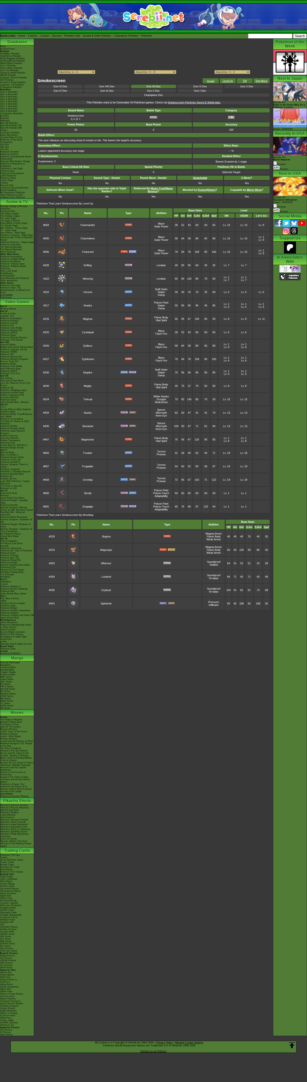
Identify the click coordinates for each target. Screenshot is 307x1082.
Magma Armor (214, 533)
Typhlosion (88, 359)
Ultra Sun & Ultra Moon (12, 380)
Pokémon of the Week (11, 140)
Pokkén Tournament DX (12, 395)
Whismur (106, 563)
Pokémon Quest (8, 400)
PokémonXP (6, 159)
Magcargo (106, 549)
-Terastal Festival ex (10, 1001)
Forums (32, 35)
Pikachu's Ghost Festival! (13, 822)
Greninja (88, 479)
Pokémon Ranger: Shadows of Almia (15, 525)
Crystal (3, 584)
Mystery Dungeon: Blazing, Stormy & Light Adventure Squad (16, 508)
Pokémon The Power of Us (13, 786)
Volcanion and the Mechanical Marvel (15, 780)
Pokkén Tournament (10, 440)
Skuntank (87, 426)
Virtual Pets (6, 639)
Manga (17, 658)
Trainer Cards (7, 862)
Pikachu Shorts (17, 801)
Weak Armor (214, 539)
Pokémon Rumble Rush (12, 392)
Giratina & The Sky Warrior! (14, 751)
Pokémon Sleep (8, 335)
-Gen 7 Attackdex (9, 106)
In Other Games (8, 627)
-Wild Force (6, 1018)
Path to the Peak (8, 271)
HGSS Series (6, 696)
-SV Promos (6, 958)
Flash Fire (161, 333)
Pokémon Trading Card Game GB (17, 615)
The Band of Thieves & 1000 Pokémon (14, 422)
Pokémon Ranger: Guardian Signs (14, 501)
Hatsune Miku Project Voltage (15, 161)
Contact (44, 35)
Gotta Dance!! (7, 817)
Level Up (228, 80)
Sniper (161, 292)
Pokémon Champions (11, 318)
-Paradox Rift (6, 922)
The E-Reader (7, 574)
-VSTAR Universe (9, 1022)
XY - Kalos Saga (8, 230)
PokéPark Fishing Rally (12, 572)
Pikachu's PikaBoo (9, 812)
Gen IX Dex (60, 86)
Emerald (4, 546)
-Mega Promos (7, 955)
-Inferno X (5, 982)
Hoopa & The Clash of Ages (14, 777)
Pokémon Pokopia (9, 321)
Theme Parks (7, 180)
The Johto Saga (8, 218)
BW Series (5, 698)
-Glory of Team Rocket (11, 994)
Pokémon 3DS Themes (12, 634)
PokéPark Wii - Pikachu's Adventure (12, 513)
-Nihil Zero (5, 977)
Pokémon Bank (7, 412)
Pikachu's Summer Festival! (14, 819)
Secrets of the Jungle (11, 791)
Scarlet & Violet (8, 313)
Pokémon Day (7, 171)
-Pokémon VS (7, 1025)
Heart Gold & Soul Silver (12, 498)
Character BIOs (8, 667)
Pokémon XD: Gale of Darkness (16, 550)
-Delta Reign (6, 876)
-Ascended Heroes (9, 888)
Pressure (213, 602)
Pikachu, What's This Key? (13, 841)
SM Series (5, 708)
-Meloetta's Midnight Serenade (15, 765)
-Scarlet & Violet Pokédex (13, 82)
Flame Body (161, 317)
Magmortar (87, 439)
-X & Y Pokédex (8, 65)
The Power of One (9, 724)
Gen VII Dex (153, 86)
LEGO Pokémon (8, 176)
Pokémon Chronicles (10, 244)
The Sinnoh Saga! (9, 225)
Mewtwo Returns (8, 729)
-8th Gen (4, 147)
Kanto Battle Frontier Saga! (13, 223)
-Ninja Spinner (7, 975)
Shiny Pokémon (8, 252)
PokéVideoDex (7, 276)
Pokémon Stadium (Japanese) (15, 610)
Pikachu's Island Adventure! (14, 824)
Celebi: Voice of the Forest (13, 731)
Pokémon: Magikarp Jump (13, 390)
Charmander (87, 225)
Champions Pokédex (126, 35)
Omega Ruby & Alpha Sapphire (15, 409)
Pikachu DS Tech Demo (12, 570)
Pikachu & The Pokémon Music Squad (16, 844)
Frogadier (87, 466)
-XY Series (5, 939)
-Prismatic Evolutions (10, 905)
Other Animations (9, 280)
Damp (161, 294)
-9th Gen (4, 144)
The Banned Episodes (11, 249)
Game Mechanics (9, 135)
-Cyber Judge (7, 1020)
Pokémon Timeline (9, 152)
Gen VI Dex (200, 86)
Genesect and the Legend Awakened (13, 768)
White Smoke (161, 396)
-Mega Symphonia (9, 987)
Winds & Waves (8, 309)
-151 (2, 924)
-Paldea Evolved (8, 929)
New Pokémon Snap (10, 368)
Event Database (8, 190)
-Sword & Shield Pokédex (12, 73)
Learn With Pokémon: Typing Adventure (14, 482)
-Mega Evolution (8, 893)
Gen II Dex (153, 90)
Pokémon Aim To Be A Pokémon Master (16, 238)
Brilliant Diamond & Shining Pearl (16, 347)
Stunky (88, 412)
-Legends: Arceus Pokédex (13, 77)
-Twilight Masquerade (11, 915)
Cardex (3, 130)
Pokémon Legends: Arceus (13, 349)
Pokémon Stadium (9, 613)
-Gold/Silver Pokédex (10, 56)
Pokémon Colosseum (11, 548)
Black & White (7, 452)
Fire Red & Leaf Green (11, 543)
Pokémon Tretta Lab (10, 459)
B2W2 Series (6, 701)
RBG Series (6, 677)
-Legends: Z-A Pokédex (12, 85)
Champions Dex (153, 95)
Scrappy (213, 578)
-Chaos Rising (7, 884)
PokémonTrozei (8, 567)
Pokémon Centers (9, 154)
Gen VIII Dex (106, 86)
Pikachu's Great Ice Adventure (15, 829)
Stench (161, 409)
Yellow (3, 601)
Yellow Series (6, 679)
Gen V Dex (246, 86)
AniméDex (5, 209)
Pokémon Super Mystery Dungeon (12, 432)
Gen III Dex (107, 90)
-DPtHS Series (7, 943)
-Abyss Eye (6, 972)
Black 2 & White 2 (9, 455)
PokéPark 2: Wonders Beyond (15, 471)
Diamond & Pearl (8, 493)
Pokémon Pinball (8, 608)
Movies (17, 712)
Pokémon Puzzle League (12, 603)
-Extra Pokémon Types (11, 860)
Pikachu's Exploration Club (13, 827)
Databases (17, 42)
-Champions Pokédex (11, 87)
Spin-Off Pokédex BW (11, 128)
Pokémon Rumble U (10, 462)
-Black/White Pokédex (11, 63)
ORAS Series (6, 705)
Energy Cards (7, 864)
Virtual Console (7, 629)
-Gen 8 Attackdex (9, 108)
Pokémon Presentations (12, 173)
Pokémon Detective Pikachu (14, 796)
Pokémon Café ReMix (11, 328)
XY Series (5, 703)
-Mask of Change (9, 1013)
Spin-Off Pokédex (9, 123)
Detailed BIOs (7, 670)
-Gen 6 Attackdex (9, 104)
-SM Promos (6, 963)
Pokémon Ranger (9, 562)
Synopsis (281, 207)
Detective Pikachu (9, 397)
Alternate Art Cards (9, 867)
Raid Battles (6, 869)
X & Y (3, 407)
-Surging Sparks (8, 908)
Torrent (161, 451)
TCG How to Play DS (11, 486)
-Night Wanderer (8, 1010)
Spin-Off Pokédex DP (11, 125)
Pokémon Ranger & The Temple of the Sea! (16, 744)
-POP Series (6, 967)
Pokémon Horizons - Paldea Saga (17, 242)
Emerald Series (7, 689)
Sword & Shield (7, 345)
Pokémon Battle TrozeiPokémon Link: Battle (16, 415)
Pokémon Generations (11, 256)
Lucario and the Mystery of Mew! (16, 741)
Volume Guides (7, 674)
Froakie (87, 452)
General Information (10, 662)
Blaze (161, 223)
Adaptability (161, 496)
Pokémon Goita (8, 649)
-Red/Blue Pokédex (9, 53)
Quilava (87, 345)
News (3, 46)
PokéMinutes (6, 273)
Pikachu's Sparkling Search (13, 831)
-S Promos (5, 1032)
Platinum (4, 495)
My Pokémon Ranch (10, 534)
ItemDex (4, 116)
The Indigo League (9, 213)
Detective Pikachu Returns (13, 337)
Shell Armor (161, 402)
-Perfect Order (7, 886)
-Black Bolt (5, 896)
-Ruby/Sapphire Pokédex (12, 58)
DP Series (5, 691)
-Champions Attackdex (11, 113)
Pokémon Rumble (9, 505)
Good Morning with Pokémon (14, 278)
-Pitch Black (6, 881)
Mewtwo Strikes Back (11, 722)
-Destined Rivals (8, 900)
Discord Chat (6, 185)
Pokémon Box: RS (9, 558)
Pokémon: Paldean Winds (13, 266)
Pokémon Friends (9, 323)
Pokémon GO (7, 325)
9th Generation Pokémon (12, 192)
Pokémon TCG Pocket (11, 340)
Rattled (214, 564)
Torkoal (87, 399)
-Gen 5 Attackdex (9, 101)
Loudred (106, 576)
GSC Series (6, 682)
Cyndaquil (88, 332)
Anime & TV (17, 202)
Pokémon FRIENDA (10, 653)
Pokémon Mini (7, 591)
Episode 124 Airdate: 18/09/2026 (285, 199)
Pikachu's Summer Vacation (14, 805)
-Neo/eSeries (6, 948)
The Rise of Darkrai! (10, 748)
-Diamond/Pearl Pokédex (12, 61)
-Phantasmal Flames (10, 891)
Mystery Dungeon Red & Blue (15, 565)
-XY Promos (6, 965)
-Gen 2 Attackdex (9, 94)
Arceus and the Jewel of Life (14, 753)
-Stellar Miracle (7, 1008)
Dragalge (88, 506)
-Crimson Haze (7, 1015)
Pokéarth (146, 35)
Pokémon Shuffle (8, 426)
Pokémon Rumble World (12, 428)
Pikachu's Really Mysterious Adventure (14, 835)
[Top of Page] (292, 1045)
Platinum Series (8, 694)
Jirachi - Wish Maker (10, 736)
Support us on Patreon (153, 1051)
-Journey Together (9, 903)
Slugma (106, 536)
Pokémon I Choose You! (12, 784)
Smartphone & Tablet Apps (13, 637)
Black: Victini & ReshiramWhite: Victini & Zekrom (16, 759)
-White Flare (6, 898)
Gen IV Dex (60, 90)
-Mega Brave (6, 984)
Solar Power (161, 226)
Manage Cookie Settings (189, 1042)
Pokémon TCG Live (10, 373)
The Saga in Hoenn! (10, 221)
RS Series (5, 684)
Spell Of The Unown (10, 727)
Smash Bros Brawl (9, 536)
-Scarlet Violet (7, 931)
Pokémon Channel (9, 555)
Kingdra (87, 372)
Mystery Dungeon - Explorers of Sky (16, 520)
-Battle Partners (8, 998)
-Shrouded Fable (8, 912)
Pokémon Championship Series (15, 156)
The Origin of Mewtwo (11, 719)
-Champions (6, 142)
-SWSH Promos (8, 960)
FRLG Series (6, 686)
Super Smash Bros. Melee (13, 593)
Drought (161, 399)
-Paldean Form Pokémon (12, 197)
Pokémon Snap (7, 605)
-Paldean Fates (7, 920)
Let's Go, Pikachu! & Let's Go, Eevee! (15, 384)
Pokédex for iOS (8, 488)
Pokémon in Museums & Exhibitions (12, 165)
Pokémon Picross (9, 435)
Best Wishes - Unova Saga (13, 228)
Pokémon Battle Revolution (13, 517)
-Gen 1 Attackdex (9, 92)
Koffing (88, 265)
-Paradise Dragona (9, 1006)
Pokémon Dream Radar (12, 457)
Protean (161, 454)
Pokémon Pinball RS (10, 560)
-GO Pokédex (7, 80)
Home (21, 35)
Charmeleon (88, 238)
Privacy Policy (164, 1042)
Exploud (106, 590)
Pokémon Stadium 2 (10, 586)
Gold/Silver (5, 581)
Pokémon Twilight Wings (12, 259)
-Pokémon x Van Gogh (11, 168)
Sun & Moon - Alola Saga (12, 232)
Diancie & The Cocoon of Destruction (12, 773)
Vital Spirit (161, 320)
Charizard (88, 251)
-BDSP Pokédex (8, 75)
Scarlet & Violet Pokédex (97, 35)
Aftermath (161, 412)
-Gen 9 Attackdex (9, 111)
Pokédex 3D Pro (8, 479)
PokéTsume (6, 297)
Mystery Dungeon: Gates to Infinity (14, 465)
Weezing (88, 278)
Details (210, 81)
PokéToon (5, 268)
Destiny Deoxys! (8, 739)
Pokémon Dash (8, 553)
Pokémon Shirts (8, 178)
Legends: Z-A (7, 316)
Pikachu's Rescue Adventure (14, 807)
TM (245, 80)
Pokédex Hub (72, 35)
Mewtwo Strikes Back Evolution (16, 789)
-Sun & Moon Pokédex (11, 68)
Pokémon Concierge (10, 285)
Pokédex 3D (6, 476)
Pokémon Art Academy (11, 419)
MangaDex (5, 665)
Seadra (87, 305)
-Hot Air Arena (7, 996)
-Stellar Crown (7, 910)
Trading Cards (17, 850)
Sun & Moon (6, 378)
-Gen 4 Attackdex (9, 99)
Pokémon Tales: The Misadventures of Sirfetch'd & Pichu (15, 290)
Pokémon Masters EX (11, 330)
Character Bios (7, 211)
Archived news (7, 49)
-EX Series (5, 946)
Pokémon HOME (8, 352)
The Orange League (10, 216)
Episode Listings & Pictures (14, 206)
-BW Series (6, 941)
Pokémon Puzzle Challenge (14, 589)
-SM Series (5, 936)
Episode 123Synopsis (281, 160)
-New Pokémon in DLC (11, 195)
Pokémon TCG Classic (11, 872)
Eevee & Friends (8, 839)
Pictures (284, 169)
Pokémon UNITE (8, 333)
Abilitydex (5, 120)
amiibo (3, 641)
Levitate (161, 265)
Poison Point (161, 302)
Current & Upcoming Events (14, 187)
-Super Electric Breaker (11, 1003)
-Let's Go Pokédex (9, 70)
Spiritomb (106, 603)
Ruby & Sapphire (8, 541)
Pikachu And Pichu (9, 810)
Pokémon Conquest (10, 469)
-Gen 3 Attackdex (9, 97)
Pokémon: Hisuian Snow (12, 264)
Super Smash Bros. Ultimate (14, 402)
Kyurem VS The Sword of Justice (17, 762)
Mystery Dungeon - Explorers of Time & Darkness (16, 530)
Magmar (88, 318)
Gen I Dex (200, 90)
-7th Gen (4, 149)
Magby (88, 385)
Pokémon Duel (7, 443)
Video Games (17, 302)
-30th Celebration (8, 879)
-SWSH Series (7, 934)
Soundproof (213, 561)
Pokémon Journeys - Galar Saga (16, 235)
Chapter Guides (8, 672)
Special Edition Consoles (12, 632)
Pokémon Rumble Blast (12, 474)
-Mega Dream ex (8, 979)
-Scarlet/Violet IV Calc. (11, 137)
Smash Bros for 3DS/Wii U (13, 445)
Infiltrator (214, 604)
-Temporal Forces (9, 917)
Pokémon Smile (8, 364)
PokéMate (5, 577)
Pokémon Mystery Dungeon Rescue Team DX (14, 360)
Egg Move (261, 80)
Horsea (87, 292)
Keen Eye (161, 415)
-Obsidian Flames (9, 927)
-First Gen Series (8, 951)
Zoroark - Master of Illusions (14, 755)
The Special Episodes (11, 247)
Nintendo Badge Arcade (12, 447)
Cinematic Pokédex (10, 132)
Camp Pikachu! (8, 815)
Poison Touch (161, 493)
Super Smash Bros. (10, 617)
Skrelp (87, 493)
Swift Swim (161, 289)
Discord (56, 35)
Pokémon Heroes (9, 734)
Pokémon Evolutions (10, 261)
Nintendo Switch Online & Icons (16, 644)
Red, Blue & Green (9, 598)
